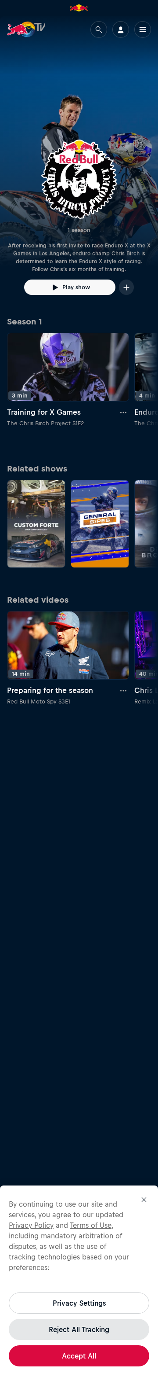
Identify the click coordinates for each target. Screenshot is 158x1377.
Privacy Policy (31, 1225)
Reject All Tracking (79, 1329)
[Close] (144, 1199)
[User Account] (120, 29)
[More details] (123, 412)
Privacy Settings (79, 1303)
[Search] (98, 29)
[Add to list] (126, 287)
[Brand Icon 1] (79, 8)
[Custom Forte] (36, 524)
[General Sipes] (100, 524)
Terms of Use (90, 1225)
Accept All (79, 1356)
